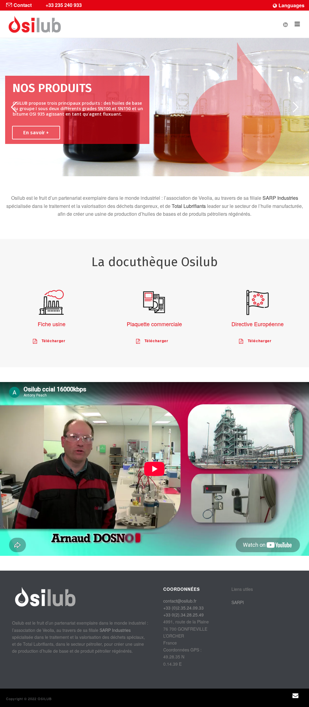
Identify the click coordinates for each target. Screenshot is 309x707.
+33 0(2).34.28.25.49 (183, 615)
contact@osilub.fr (179, 601)
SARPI (237, 602)
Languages (291, 5)
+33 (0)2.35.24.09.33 (183, 608)
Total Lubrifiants (189, 205)
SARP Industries (280, 197)
